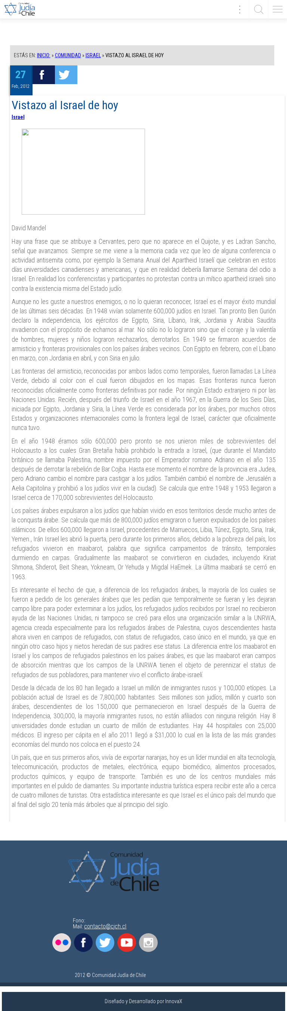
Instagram (148, 942)
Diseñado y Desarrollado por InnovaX (143, 1001)
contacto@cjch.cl (105, 926)
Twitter (105, 942)
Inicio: (43, 55)
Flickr (61, 942)
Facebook (83, 942)
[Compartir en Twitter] (66, 74)
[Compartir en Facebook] (44, 74)
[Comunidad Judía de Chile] (22, 9)
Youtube (126, 942)
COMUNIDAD (68, 55)
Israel (93, 55)
